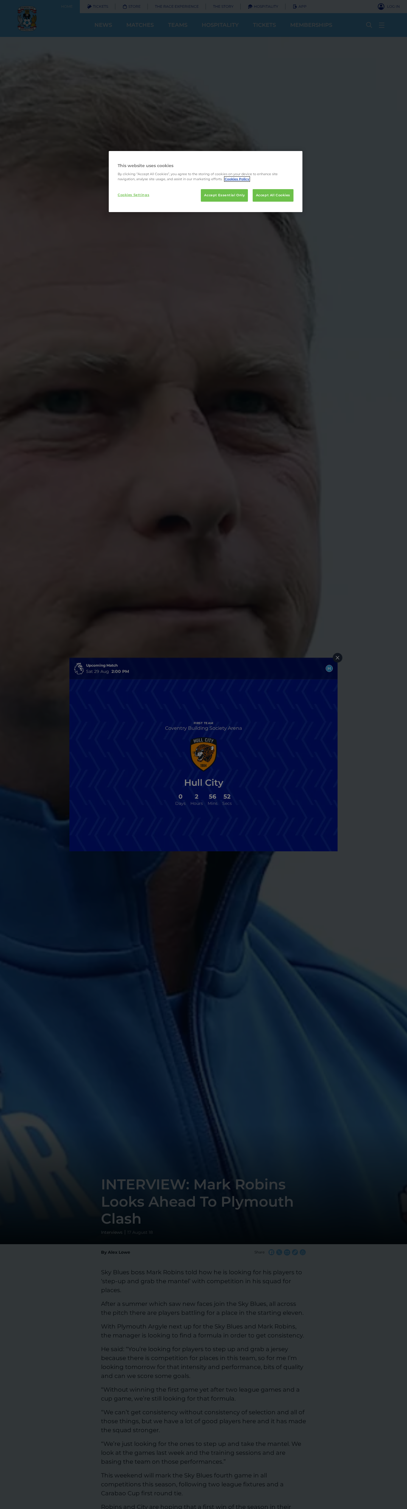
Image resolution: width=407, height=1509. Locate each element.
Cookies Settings (133, 195)
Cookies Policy (237, 179)
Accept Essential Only (224, 195)
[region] (205, 181)
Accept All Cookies (273, 195)
